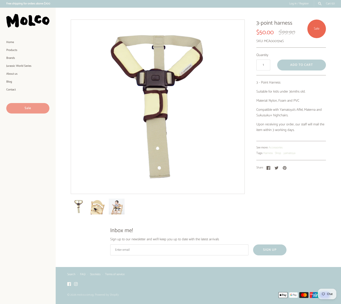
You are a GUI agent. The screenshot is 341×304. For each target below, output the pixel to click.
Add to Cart (301, 65)
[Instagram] (76, 284)
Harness (268, 153)
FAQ (82, 274)
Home (10, 42)
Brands (10, 58)
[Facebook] (69, 284)
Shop (278, 153)
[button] (235, 107)
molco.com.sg (85, 294)
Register (304, 3)
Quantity (262, 55)
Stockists (95, 274)
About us (11, 73)
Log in (293, 3)
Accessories (276, 147)
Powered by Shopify (107, 294)
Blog (9, 81)
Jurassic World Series (18, 65)
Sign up (270, 250)
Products (11, 50)
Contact (11, 89)
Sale (28, 108)
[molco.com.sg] (28, 21)
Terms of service (115, 274)
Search (71, 274)
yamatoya (289, 153)
